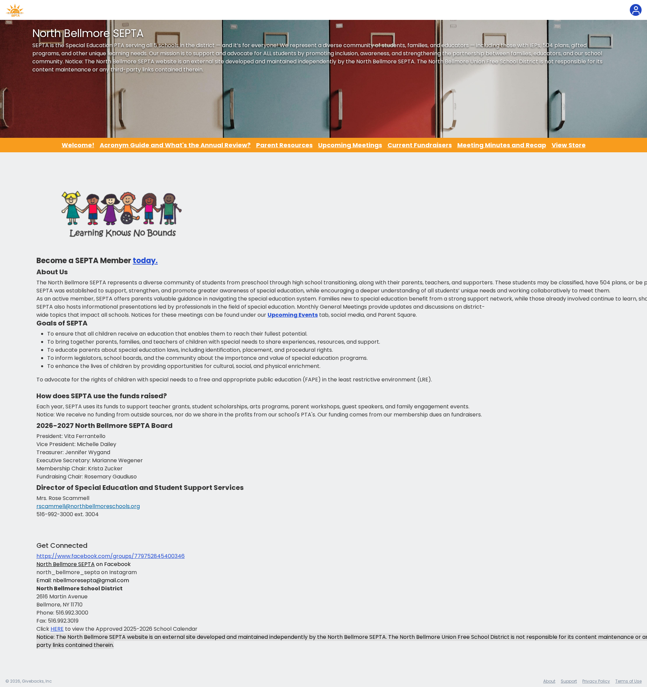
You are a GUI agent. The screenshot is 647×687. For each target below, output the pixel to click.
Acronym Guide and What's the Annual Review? (175, 145)
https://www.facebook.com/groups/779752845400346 (110, 556)
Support (569, 681)
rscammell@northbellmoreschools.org (88, 506)
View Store (569, 145)
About (549, 681)
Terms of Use (628, 681)
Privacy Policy (596, 681)
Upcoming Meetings (350, 145)
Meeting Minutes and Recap (501, 145)
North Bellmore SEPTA (65, 564)
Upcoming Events (293, 315)
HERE (57, 629)
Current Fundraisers (420, 145)
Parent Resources (284, 145)
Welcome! (78, 145)
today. (145, 260)
